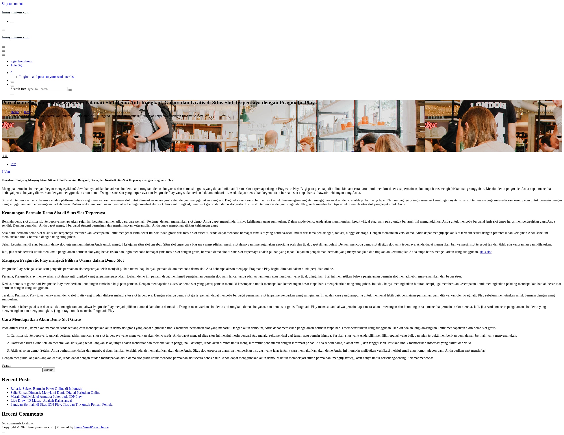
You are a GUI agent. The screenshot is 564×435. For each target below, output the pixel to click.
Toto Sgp (17, 65)
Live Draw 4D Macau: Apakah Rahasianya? (41, 400)
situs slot (486, 252)
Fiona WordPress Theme (91, 427)
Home (15, 112)
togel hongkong (21, 61)
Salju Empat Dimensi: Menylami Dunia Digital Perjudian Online (55, 392)
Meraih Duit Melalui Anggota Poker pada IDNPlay (46, 396)
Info (27, 112)
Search (6, 365)
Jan (6, 171)
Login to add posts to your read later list (46, 77)
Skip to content (12, 4)
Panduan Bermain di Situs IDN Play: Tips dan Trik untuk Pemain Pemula (62, 404)
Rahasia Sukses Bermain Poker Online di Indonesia (46, 388)
